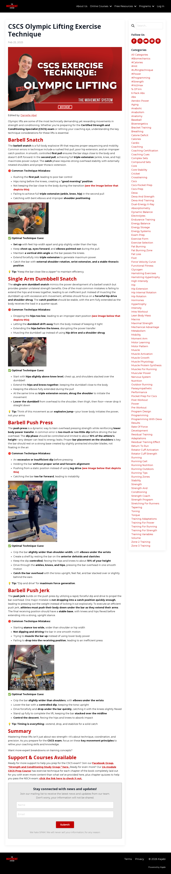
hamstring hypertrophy (145, 277)
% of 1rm (136, 89)
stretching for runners (145, 503)
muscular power (141, 373)
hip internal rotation (143, 292)
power (135, 403)
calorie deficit (139, 135)
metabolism (138, 330)
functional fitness (142, 265)
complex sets (139, 158)
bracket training (141, 127)
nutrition (136, 380)
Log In (160, 6)
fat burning (138, 246)
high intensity (139, 281)
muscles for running (144, 369)
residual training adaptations (141, 436)
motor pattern (139, 346)
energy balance (140, 223)
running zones (140, 476)
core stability (139, 169)
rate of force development (139, 428)
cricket (135, 173)
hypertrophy (138, 304)
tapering (136, 507)
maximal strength (142, 323)
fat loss (136, 254)
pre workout (139, 407)
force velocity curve (143, 261)
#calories (137, 62)
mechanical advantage (145, 327)
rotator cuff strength (144, 453)
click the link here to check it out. (60, 778)
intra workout (139, 311)
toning (135, 511)
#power (136, 73)
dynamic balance (142, 212)
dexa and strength (142, 196)
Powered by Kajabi (157, 867)
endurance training (143, 219)
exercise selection (142, 242)
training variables (142, 534)
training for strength (144, 530)
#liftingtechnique (142, 70)
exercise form (139, 238)
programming (139, 415)
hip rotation (138, 296)
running (136, 457)
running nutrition (142, 465)
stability (136, 480)
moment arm (139, 338)
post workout (139, 400)
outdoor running (141, 384)
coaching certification (144, 150)
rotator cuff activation (145, 449)
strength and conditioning (139, 490)
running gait (139, 461)
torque (135, 515)
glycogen (137, 269)
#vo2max (137, 85)
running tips (139, 472)
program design (141, 411)
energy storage (140, 227)
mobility (136, 334)
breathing (137, 131)
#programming (140, 77)
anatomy (136, 116)
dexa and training (142, 200)
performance (139, 392)
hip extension (139, 288)
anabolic (136, 108)
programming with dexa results (146, 421)
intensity (136, 308)
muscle (135, 350)
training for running (144, 526)
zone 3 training (140, 545)
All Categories (139, 54)
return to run (140, 446)
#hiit (134, 66)
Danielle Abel (29, 115)
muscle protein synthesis (146, 365)
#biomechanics (140, 58)
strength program (142, 499)
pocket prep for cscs (144, 396)
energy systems (141, 231)
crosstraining (139, 177)
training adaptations (144, 518)
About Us (81, 6)
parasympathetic (141, 388)
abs (133, 97)
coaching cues (140, 154)
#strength (137, 81)
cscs (134, 181)
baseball (136, 119)
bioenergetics (139, 123)
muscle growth (140, 357)
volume (136, 538)
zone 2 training (140, 541)
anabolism (137, 112)
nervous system (141, 377)
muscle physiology (142, 361)
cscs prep (137, 189)
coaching (137, 146)
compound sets (141, 162)
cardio (135, 142)
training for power (142, 522)
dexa (134, 192)
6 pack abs (138, 93)
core (134, 166)
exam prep (138, 235)
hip (133, 284)
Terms (128, 859)
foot (134, 258)
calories (136, 139)
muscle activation (142, 353)
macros (135, 319)
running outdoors (142, 469)
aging (135, 104)
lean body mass (141, 315)
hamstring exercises (143, 273)
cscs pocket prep (141, 185)
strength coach (140, 495)
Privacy (139, 859)
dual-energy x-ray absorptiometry (142, 206)
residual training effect (145, 442)
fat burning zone (141, 250)
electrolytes (138, 215)
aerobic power (140, 100)
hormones (137, 300)
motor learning (140, 342)
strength (136, 484)
